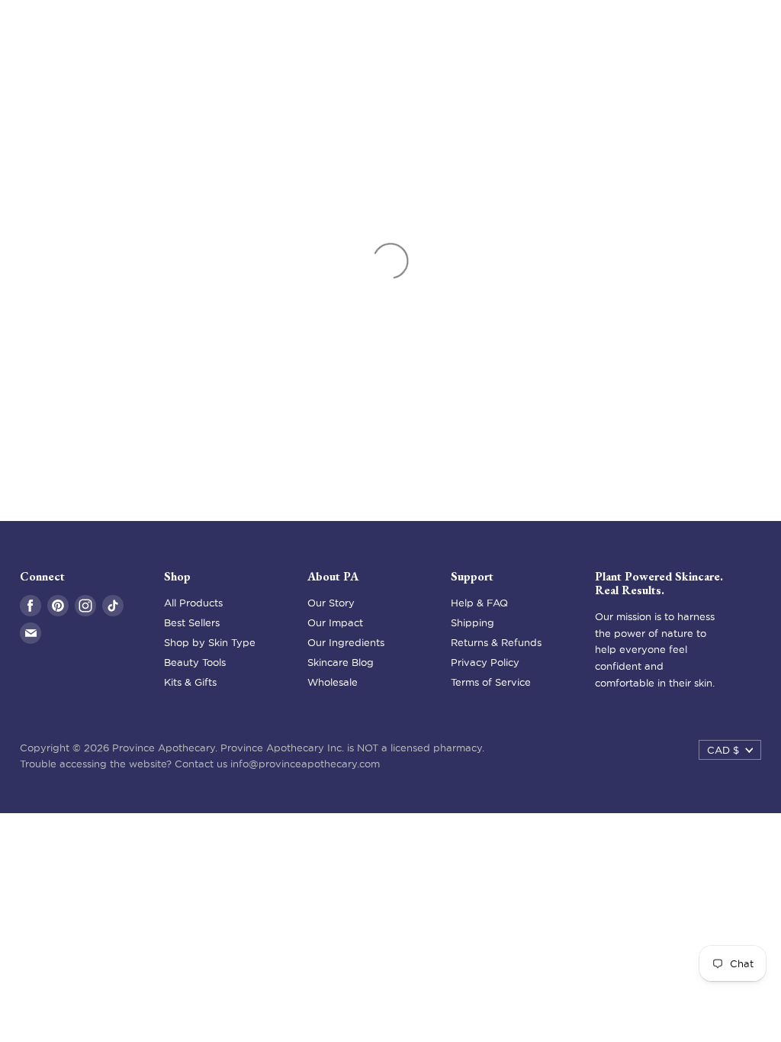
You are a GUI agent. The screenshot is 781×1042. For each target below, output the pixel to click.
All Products (193, 602)
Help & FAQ (479, 602)
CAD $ (723, 750)
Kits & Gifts (190, 682)
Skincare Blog (340, 662)
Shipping (472, 622)
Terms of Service (491, 682)
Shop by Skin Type (210, 642)
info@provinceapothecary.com (305, 763)
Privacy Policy (485, 662)
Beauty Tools (195, 662)
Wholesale (332, 682)
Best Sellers (192, 622)
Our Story (331, 602)
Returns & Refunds (496, 642)
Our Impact (335, 622)
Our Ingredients (345, 642)
